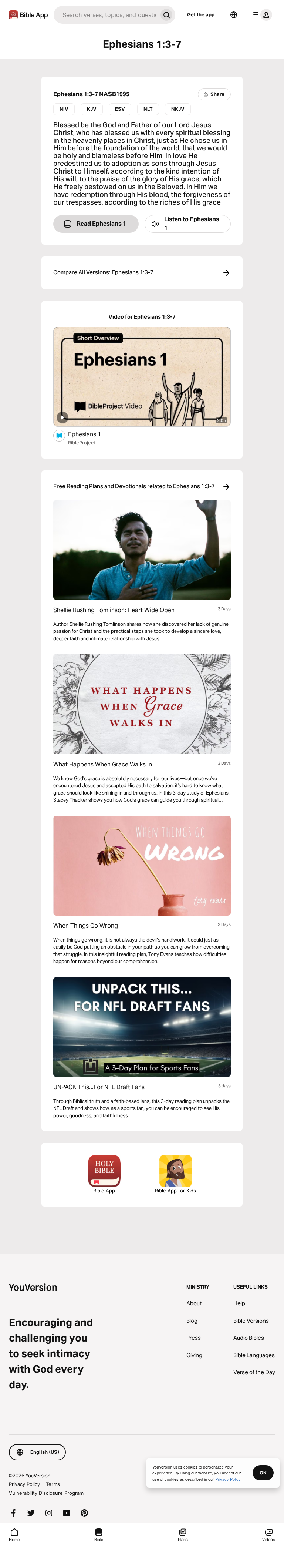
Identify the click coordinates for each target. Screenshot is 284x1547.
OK (263, 1473)
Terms (53, 1484)
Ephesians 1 (92, 434)
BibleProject (81, 443)
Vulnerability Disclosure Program (46, 1493)
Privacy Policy (24, 1484)
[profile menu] (261, 14)
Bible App (104, 1191)
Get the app (200, 14)
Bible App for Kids (175, 1191)
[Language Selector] (233, 14)
